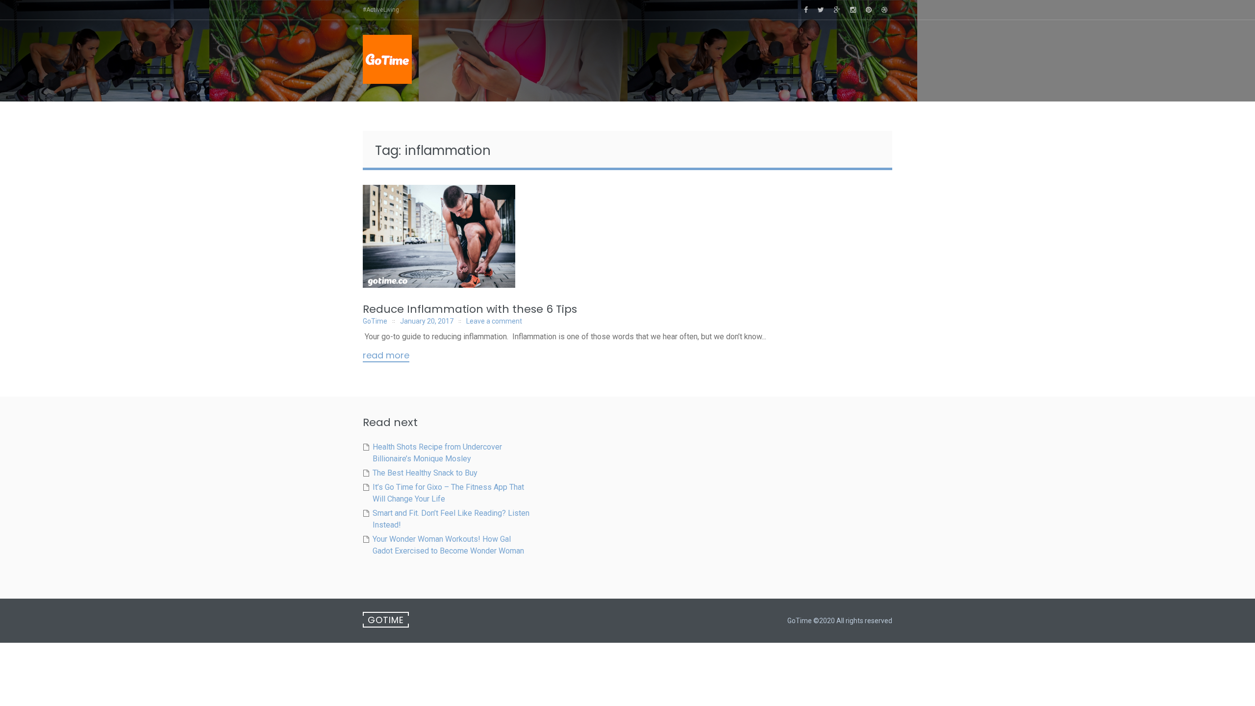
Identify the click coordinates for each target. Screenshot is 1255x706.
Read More (386, 356)
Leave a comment (494, 321)
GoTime (375, 321)
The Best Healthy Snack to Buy (425, 473)
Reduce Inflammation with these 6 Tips (470, 309)
